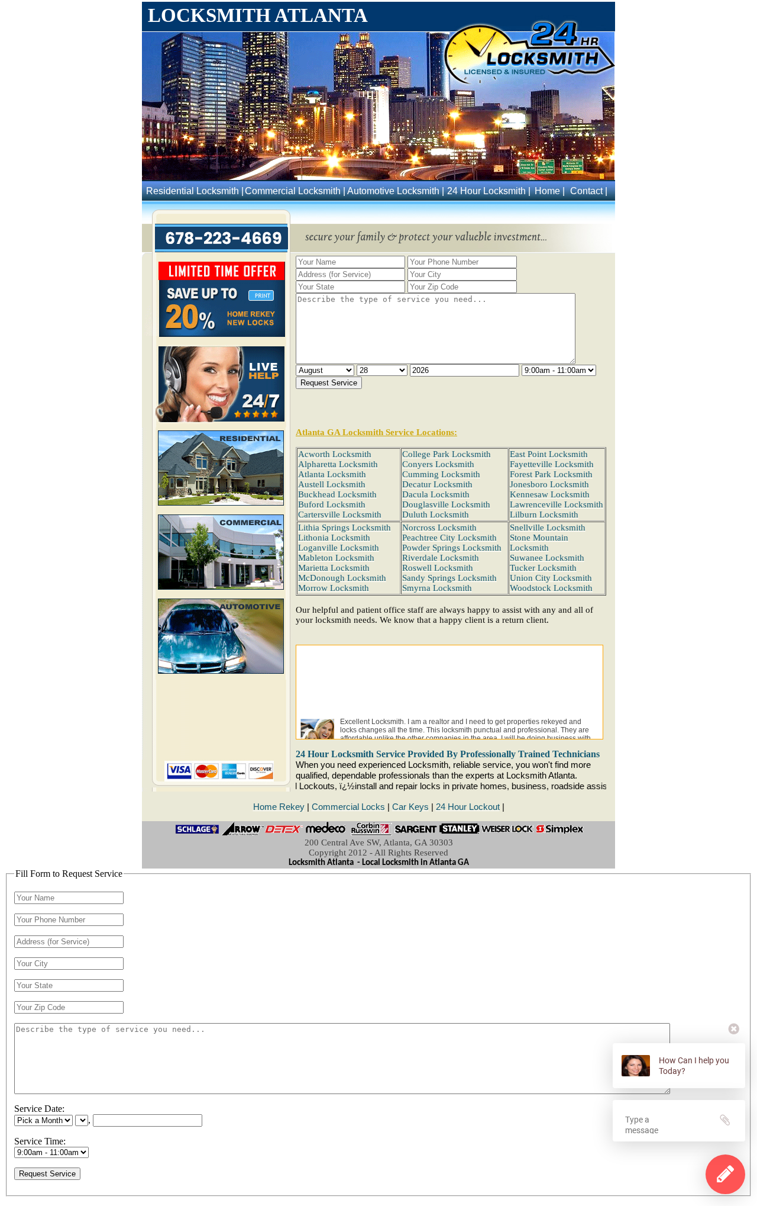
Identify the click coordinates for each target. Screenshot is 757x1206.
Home (547, 191)
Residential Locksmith (192, 191)
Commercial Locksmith (293, 191)
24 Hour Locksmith (486, 191)
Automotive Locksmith (393, 191)
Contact (586, 191)
